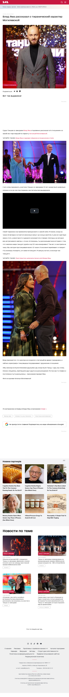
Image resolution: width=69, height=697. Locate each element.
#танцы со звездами (44, 607)
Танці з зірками (8, 553)
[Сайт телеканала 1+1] (5, 2)
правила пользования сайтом (48, 654)
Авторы (32, 651)
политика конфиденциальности (22, 654)
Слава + (43, 409)
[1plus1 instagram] (28, 643)
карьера (14, 651)
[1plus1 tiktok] (34, 643)
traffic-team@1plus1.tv (34, 684)
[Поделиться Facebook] (17, 91)
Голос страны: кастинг (9, 7)
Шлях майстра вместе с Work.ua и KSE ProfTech (31, 7)
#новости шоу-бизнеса (23, 416)
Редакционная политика (34, 656)
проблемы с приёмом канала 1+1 (35, 648)
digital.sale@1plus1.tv (34, 680)
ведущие (23, 651)
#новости (6, 567)
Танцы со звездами (10, 85)
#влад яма (7, 416)
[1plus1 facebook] (37, 643)
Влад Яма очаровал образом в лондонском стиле (35, 138)
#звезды (6, 605)
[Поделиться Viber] (20, 91)
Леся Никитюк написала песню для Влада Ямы (33, 258)
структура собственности (48, 651)
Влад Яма (27, 130)
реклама (17, 648)
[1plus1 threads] (31, 643)
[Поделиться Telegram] (14, 91)
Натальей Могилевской (38, 133)
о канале (8, 648)
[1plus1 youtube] (41, 643)
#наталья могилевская (43, 416)
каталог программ (57, 648)
